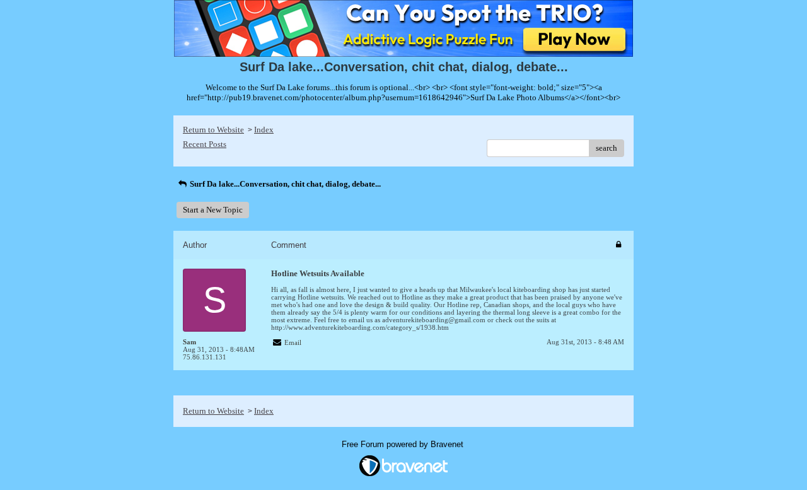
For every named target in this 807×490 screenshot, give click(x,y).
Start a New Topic (213, 209)
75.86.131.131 (204, 357)
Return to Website (213, 129)
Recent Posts (204, 144)
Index (264, 129)
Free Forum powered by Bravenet (404, 444)
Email (292, 342)
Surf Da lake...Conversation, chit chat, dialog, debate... (284, 184)
